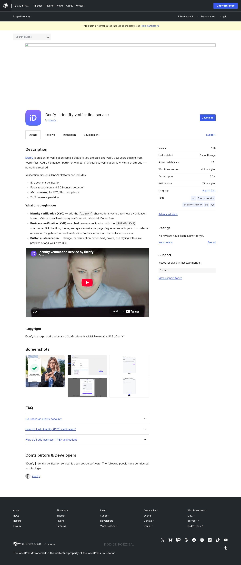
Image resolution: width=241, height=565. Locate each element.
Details (33, 134)
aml (193, 198)
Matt (191, 515)
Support (211, 134)
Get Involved (151, 510)
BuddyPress (195, 526)
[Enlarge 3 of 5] (102, 382)
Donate (149, 520)
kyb (206, 205)
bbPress (193, 520)
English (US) (209, 190)
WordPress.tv (109, 526)
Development (91, 134)
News (16, 515)
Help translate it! (150, 25)
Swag (148, 526)
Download (207, 117)
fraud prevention (206, 198)
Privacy (17, 526)
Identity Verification (192, 205)
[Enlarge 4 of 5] (144, 359)
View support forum (170, 278)
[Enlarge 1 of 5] (60, 359)
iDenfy (29, 157)
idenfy (52, 120)
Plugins (60, 520)
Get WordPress (226, 5)
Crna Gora (49, 544)
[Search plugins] (48, 37)
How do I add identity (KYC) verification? (50, 429)
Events (147, 515)
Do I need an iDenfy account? (43, 419)
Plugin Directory (21, 16)
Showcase (62, 510)
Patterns (61, 526)
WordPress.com (197, 510)
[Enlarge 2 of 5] (102, 359)
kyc (212, 205)
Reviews (50, 134)
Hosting (17, 520)
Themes (61, 515)
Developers (106, 520)
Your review (166, 242)
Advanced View (168, 214)
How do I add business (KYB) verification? (51, 439)
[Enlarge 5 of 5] (144, 382)
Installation (69, 134)
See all (212, 242)
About (16, 510)
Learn (103, 510)
